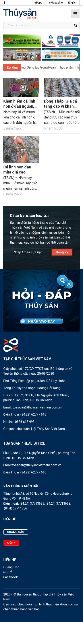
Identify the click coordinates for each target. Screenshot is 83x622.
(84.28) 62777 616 (33, 414)
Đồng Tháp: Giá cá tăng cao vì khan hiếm (60, 106)
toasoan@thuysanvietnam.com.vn (37, 407)
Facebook (10, 577)
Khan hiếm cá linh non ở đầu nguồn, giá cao (19, 106)
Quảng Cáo (11, 567)
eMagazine (56, 2)
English (72, 2)
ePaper (39, 2)
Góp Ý (7, 572)
